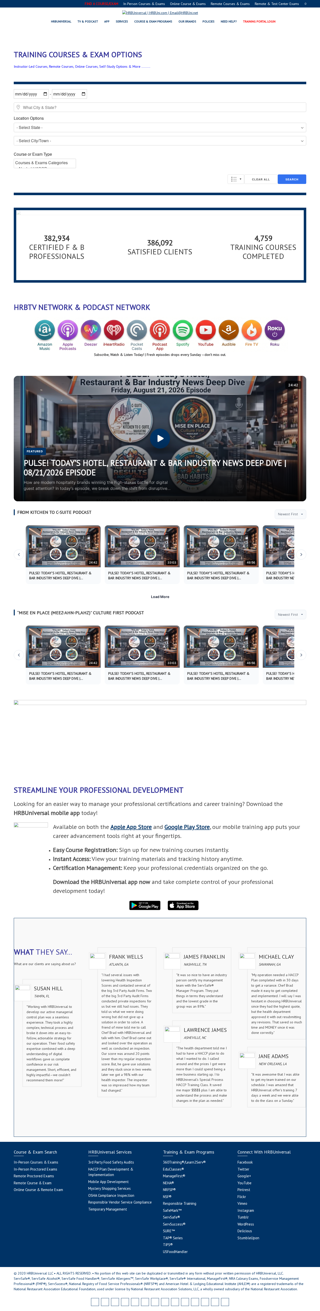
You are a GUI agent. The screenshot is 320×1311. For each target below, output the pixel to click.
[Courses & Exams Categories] (45, 163)
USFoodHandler (175, 1251)
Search (292, 179)
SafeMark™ (172, 1210)
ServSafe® (171, 1217)
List (236, 179)
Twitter (243, 1169)
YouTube (245, 1183)
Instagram (246, 1210)
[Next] (301, 555)
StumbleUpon (248, 1238)
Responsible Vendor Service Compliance (120, 1202)
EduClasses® (173, 1169)
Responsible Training (179, 1203)
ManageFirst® (174, 1176)
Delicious (245, 1231)
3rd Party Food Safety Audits (111, 1162)
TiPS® (168, 1244)
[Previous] (19, 555)
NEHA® (168, 1183)
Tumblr (243, 1217)
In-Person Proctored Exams (35, 1169)
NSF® (167, 1196)
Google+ (244, 1176)
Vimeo (242, 1203)
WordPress (246, 1224)
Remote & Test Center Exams (277, 3)
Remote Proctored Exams (34, 1176)
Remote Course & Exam (33, 1183)
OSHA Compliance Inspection (111, 1195)
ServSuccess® (174, 1224)
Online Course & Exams (188, 3)
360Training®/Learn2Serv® (184, 1162)
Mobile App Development (108, 1181)
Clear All (261, 179)
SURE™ (169, 1231)
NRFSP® (169, 1189)
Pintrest (244, 1189)
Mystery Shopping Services (109, 1188)
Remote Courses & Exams (230, 3)
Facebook (245, 1162)
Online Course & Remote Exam (38, 1189)
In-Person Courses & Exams (144, 3)
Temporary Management (107, 1209)
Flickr (242, 1196)
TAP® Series (173, 1238)
